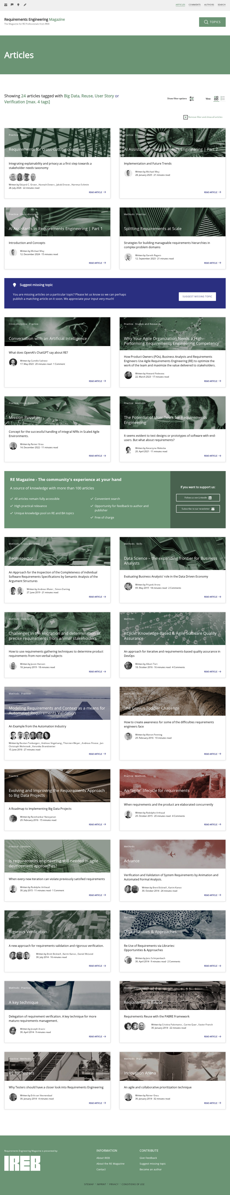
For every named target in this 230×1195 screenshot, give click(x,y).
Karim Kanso (174, 887)
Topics (215, 22)
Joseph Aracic (38, 1028)
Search (222, 4)
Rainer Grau (37, 444)
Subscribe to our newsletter (196, 508)
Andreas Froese (90, 743)
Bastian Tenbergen (30, 743)
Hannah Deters (47, 184)
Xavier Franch (205, 1024)
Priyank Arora (153, 584)
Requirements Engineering (34, 21)
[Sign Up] (5, 4)
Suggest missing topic (197, 296)
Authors (209, 4)
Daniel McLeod (85, 953)
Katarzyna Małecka (156, 448)
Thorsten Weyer (72, 743)
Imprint (101, 1184)
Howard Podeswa (155, 373)
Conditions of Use (133, 1184)
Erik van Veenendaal (41, 1095)
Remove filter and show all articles (205, 117)
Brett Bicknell (160, 887)
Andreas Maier (46, 589)
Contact (101, 1169)
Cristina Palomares (172, 1024)
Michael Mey (152, 171)
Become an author (151, 1169)
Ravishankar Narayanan (43, 816)
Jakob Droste (63, 184)
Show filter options (177, 98)
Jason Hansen (38, 663)
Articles (180, 4)
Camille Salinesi (39, 360)
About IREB (103, 1158)
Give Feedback (148, 1158)
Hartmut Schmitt (80, 184)
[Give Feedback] (12, 4)
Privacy (113, 1184)
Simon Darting (62, 589)
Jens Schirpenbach (155, 958)
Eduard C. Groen (29, 184)
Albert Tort (151, 663)
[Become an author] (25, 4)
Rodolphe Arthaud (155, 812)
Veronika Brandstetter (43, 746)
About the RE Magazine (110, 1163)
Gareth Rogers (153, 255)
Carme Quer (190, 1024)
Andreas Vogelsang (51, 743)
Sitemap (89, 1184)
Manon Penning (154, 734)
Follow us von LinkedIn (196, 497)
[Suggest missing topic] (18, 4)
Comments (195, 4)
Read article (96, 192)
